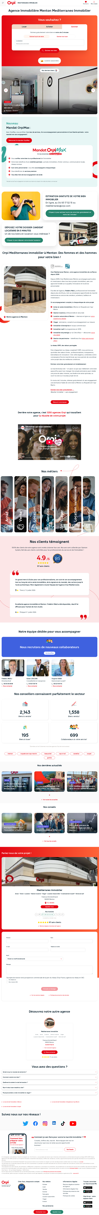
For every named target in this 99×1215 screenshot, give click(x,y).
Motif (7, 955)
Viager (45, 1199)
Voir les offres (49, 653)
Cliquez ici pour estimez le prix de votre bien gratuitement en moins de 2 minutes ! (70, 213)
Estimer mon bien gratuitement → (62, 390)
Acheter (45, 1184)
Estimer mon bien (51, 50)
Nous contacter (50, 1052)
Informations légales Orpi (70, 1189)
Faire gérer (46, 1194)
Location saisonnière (49, 1196)
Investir (45, 1201)
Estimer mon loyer (62, 36)
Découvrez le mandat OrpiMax (19, 140)
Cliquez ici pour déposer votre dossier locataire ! (24, 240)
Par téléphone (12, 979)
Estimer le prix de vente (37, 36)
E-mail (8, 946)
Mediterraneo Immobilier (27, 3)
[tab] (24, 26)
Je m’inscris (70, 1149)
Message (8, 964)
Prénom (8, 937)
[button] (36, 914)
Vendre (45, 1189)
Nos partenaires (48, 1206)
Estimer (45, 1191)
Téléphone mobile (55, 946)
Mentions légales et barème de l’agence (71, 1185)
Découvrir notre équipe (60, 402)
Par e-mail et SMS (13, 982)
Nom (52, 937)
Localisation (19, 41)
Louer (44, 1187)
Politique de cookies (69, 1196)
